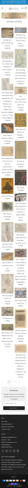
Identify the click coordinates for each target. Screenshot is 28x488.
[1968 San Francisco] (7, 186)
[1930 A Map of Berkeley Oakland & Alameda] (7, 128)
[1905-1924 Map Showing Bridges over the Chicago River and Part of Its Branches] (21, 58)
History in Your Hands (7, 427)
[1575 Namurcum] (7, 311)
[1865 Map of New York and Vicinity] (7, 232)
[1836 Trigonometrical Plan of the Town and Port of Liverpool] (21, 90)
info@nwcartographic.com (9, 437)
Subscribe (13, 408)
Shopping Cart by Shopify (14, 484)
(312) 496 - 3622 (5, 440)
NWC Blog (4, 422)
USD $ (13, 477)
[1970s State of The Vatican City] (21, 293)
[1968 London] (21, 177)
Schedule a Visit (5, 429)
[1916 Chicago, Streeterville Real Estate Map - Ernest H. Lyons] (21, 228)
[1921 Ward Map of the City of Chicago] (7, 283)
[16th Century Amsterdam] (7, 207)
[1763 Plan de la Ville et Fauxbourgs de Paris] (7, 33)
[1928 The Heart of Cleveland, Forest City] (7, 256)
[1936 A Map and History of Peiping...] (21, 120)
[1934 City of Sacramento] (21, 150)
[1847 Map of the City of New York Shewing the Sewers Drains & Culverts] (7, 55)
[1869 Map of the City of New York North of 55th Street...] (21, 30)
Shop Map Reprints (6, 424)
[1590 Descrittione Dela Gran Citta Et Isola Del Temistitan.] (21, 318)
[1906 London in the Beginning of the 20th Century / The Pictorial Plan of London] (7, 327)
